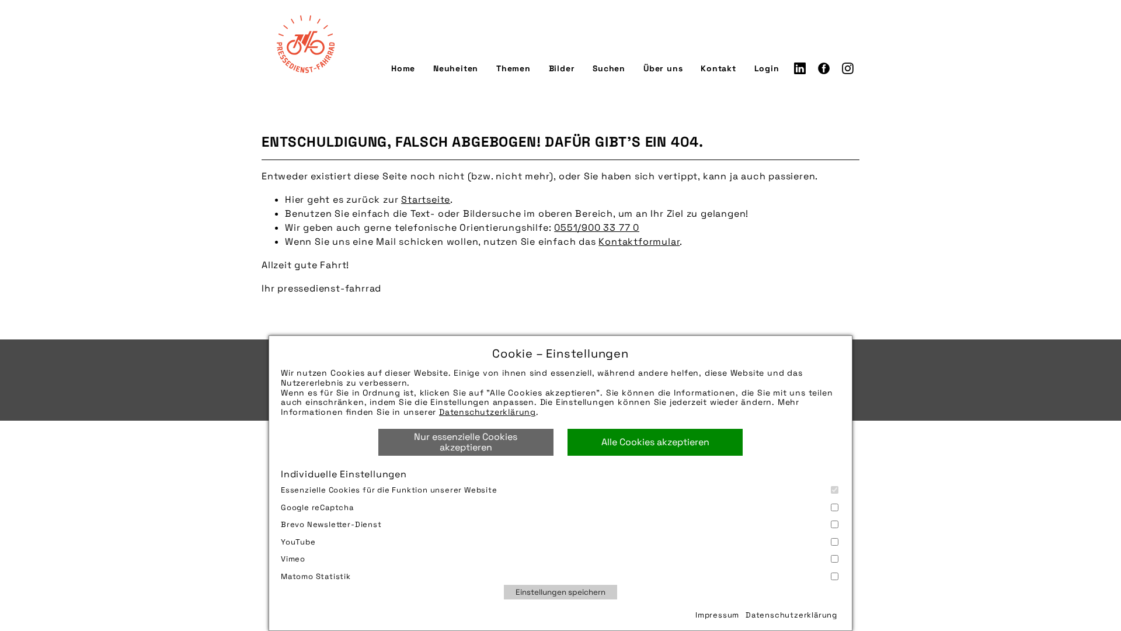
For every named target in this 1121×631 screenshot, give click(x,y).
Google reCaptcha (317, 507)
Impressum (717, 615)
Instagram (848, 68)
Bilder (562, 68)
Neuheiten (455, 68)
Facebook (824, 68)
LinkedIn (800, 68)
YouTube (298, 542)
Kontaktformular (639, 241)
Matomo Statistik (316, 576)
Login (766, 68)
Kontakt (718, 68)
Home (403, 68)
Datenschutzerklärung (487, 412)
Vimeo (293, 559)
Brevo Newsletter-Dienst (331, 524)
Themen (513, 68)
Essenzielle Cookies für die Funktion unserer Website (389, 490)
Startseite (425, 199)
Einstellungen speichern (560, 592)
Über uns (663, 68)
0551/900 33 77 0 (596, 227)
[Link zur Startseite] (305, 44)
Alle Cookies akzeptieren (655, 442)
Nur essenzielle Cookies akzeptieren (465, 442)
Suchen (609, 68)
